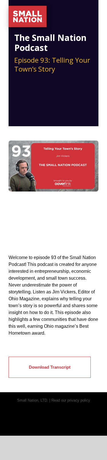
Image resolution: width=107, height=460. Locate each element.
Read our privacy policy (70, 400)
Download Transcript (49, 367)
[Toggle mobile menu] (96, 9)
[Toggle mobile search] (86, 9)
